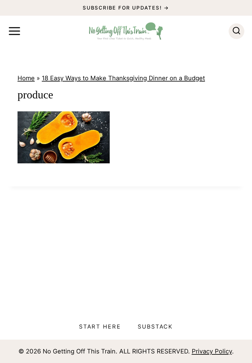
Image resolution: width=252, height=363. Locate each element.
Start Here (100, 326)
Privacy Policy (212, 351)
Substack (155, 326)
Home (26, 78)
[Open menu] (14, 31)
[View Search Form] (236, 31)
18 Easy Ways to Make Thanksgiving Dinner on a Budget (123, 78)
